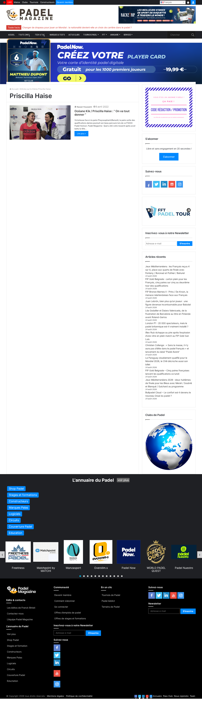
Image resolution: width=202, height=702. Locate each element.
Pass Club (168, 696)
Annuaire (114, 35)
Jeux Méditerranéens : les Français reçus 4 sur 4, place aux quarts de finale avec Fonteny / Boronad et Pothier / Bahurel (167, 269)
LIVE (10, 2)
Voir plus (11, 634)
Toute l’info (24, 35)
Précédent (149, 210)
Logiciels (11, 663)
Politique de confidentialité (79, 696)
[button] (80, 576)
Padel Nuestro (156, 567)
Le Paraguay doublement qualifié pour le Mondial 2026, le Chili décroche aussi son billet (166, 361)
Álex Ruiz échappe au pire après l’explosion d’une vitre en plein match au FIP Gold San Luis (167, 335)
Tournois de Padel (111, 595)
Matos (17, 2)
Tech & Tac (40, 35)
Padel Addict (108, 601)
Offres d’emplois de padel (67, 612)
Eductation (12, 681)
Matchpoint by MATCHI (18, 569)
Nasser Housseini (84, 107)
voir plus (123, 480)
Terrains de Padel (111, 606)
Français (167, 2)
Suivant (188, 210)
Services (127, 35)
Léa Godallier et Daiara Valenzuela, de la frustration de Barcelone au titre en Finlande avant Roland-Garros (167, 314)
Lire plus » (81, 133)
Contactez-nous (15, 613)
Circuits (11, 669)
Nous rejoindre (181, 696)
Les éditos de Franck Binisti (21, 607)
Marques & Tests (57, 35)
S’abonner (169, 156)
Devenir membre (64, 2)
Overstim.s (73, 567)
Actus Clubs (73, 35)
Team (192, 696)
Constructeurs (47, 2)
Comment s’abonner (64, 601)
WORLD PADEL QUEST (128, 569)
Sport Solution (184, 567)
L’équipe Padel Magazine (20, 619)
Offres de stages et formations (70, 618)
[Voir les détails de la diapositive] (168, 211)
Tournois (34, 2)
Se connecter (61, 606)
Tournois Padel (90, 35)
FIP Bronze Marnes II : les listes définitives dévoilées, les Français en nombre (61, 27)
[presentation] (2, 554)
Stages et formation (17, 645)
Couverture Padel (16, 675)
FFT (103, 35)
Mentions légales (55, 696)
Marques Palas (14, 657)
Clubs (25, 2)
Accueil (11, 35)
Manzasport (45, 567)
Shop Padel (13, 640)
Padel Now (101, 567)
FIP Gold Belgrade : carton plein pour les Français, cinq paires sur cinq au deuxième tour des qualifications (167, 282)
